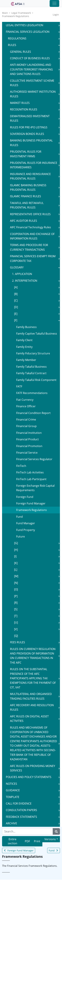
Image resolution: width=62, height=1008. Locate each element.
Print (37, 841)
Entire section (12, 841)
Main (5, 12)
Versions (50, 839)
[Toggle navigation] (54, 3)
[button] (59, 25)
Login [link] (56, 14)
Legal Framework (21, 12)
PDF (27, 841)
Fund (52, 850)
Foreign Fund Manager (20, 850)
